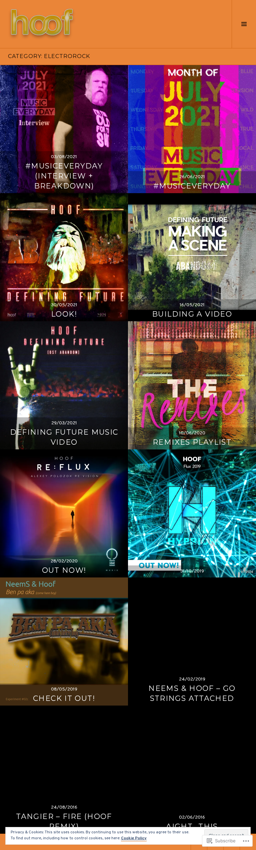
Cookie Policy (134, 838)
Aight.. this (192, 826)
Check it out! (64, 698)
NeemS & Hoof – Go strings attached (191, 693)
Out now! (64, 570)
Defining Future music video (64, 437)
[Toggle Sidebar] (244, 24)
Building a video (192, 314)
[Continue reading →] (64, 129)
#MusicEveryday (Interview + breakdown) (64, 175)
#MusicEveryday (192, 185)
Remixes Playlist (192, 442)
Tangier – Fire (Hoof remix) (64, 821)
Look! (64, 314)
